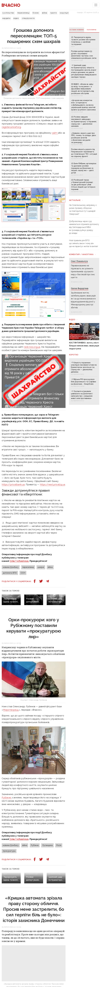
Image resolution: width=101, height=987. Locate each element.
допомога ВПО (10, 573)
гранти (53, 13)
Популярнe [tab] (91, 30)
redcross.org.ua (32, 347)
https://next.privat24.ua (52, 484)
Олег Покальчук (79, 261)
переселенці (23, 13)
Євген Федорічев (79, 288)
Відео (72, 320)
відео (16, 18)
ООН (23, 573)
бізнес (36, 13)
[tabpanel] (84, 114)
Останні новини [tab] (76, 30)
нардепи (6, 18)
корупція (64, 13)
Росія (58, 845)
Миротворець (11, 710)
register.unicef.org (11, 127)
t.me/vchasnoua (18, 839)
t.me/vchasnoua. (19, 561)
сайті (55, 133)
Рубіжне (7, 797)
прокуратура (9, 851)
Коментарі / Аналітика (81, 254)
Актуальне (75, 200)
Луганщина (47, 845)
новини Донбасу (11, 567)
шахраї (41, 567)
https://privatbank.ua (13, 484)
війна (44, 13)
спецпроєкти (28, 18)
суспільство (8, 13)
